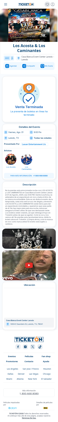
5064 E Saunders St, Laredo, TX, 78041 (27, 324)
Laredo (24, 59)
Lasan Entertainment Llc (34, 144)
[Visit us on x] (32, 346)
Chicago (47, 374)
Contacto (28, 361)
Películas (29, 356)
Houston (47, 368)
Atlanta (20, 379)
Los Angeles (12, 368)
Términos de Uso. (29, 418)
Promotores (12, 361)
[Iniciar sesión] (53, 4)
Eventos (12, 356)
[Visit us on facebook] (18, 346)
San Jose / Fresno (31, 368)
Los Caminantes (27, 168)
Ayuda (46, 361)
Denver (21, 374)
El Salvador (46, 379)
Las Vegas (33, 374)
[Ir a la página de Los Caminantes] (26, 159)
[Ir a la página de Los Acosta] (10, 159)
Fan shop (46, 356)
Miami (9, 379)
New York (32, 379)
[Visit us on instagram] (25, 346)
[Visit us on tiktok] (40, 346)
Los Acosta (10, 167)
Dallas (10, 374)
